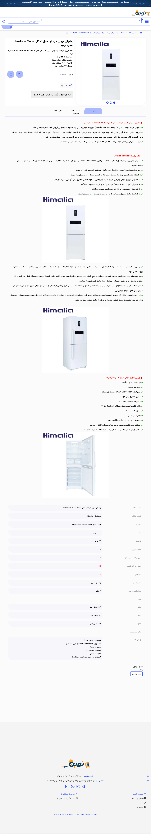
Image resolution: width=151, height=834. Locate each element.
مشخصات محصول (76, 112)
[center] (4, 21)
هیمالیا (63, 74)
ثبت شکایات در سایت (66, 798)
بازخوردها (57, 110)
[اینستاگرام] (78, 786)
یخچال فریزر (114, 32)
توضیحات (93, 110)
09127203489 (62, 776)
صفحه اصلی (137, 794)
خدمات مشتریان (67, 794)
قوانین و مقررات (137, 798)
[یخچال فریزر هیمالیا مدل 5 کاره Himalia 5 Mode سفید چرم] (75, 745)
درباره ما (140, 807)
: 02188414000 (82, 776)
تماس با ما (139, 802)
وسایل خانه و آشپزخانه (129, 32)
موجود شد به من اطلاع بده (51, 94)
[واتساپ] (72, 786)
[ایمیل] (67, 786)
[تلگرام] (83, 786)
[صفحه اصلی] (141, 32)
